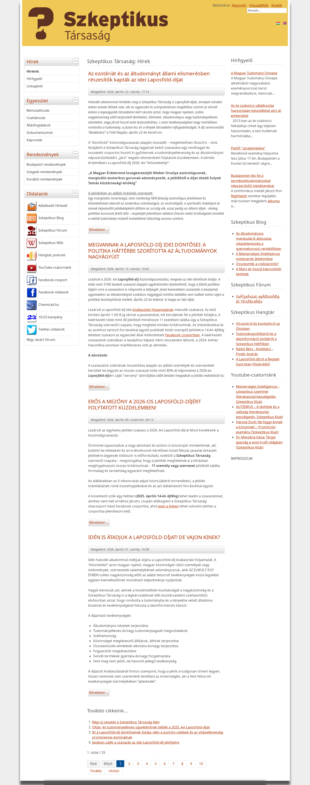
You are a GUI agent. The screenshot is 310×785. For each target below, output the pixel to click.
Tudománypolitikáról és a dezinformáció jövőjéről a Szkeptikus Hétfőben (256, 338)
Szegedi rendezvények (44, 171)
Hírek (33, 61)
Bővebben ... (99, 229)
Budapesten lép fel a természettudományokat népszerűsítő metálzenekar (253, 180)
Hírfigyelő (34, 78)
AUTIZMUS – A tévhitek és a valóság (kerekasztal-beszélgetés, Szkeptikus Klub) (259, 411)
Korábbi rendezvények (44, 179)
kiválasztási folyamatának (153, 309)
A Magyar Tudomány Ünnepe (254, 73)
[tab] (76, 61)
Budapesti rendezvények (46, 164)
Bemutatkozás (38, 110)
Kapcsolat (34, 140)
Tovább (96, 771)
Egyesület (37, 100)
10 (201, 763)
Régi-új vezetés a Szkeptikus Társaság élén (126, 722)
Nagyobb (239, 5)
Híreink (33, 71)
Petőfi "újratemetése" (248, 148)
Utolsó (114, 771)
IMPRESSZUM (242, 458)
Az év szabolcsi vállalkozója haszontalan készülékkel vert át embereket (256, 110)
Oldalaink (37, 193)
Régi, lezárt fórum (41, 339)
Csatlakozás (36, 117)
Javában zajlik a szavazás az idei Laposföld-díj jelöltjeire (135, 742)
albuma (274, 201)
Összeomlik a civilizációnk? (257, 264)
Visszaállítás (258, 5)
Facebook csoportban (182, 335)
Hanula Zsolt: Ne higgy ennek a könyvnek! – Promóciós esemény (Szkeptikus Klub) (259, 427)
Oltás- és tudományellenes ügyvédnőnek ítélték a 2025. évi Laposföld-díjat (151, 727)
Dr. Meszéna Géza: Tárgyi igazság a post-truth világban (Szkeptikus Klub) (259, 442)
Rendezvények (43, 154)
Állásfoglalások (39, 125)
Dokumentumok (40, 132)
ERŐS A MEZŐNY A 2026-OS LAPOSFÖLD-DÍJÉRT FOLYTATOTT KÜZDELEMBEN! (144, 404)
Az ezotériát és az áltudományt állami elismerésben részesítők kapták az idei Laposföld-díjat (149, 76)
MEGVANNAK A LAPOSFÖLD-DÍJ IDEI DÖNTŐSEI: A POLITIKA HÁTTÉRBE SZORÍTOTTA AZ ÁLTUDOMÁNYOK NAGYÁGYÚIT (152, 250)
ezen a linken (168, 506)
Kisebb (276, 5)
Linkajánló (35, 86)
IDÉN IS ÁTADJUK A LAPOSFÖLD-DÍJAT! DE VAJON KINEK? (154, 537)
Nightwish (239, 196)
